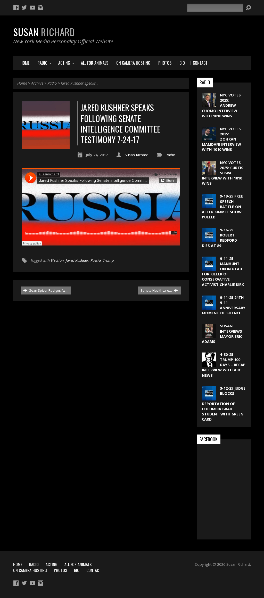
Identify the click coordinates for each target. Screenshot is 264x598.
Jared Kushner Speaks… (79, 83)
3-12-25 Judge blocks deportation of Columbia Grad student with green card (223, 404)
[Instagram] (40, 7)
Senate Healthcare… (157, 290)
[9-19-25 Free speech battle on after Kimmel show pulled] (209, 205)
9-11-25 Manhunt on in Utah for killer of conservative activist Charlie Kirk (223, 271)
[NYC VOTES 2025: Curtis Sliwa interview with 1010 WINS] (209, 171)
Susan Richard (136, 154)
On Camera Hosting (30, 570)
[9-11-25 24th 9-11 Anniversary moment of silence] (209, 307)
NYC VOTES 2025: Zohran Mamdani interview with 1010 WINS (221, 139)
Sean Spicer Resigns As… (48, 290)
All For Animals (78, 564)
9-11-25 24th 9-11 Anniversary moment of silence (223, 305)
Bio (76, 570)
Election (57, 260)
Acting (51, 564)
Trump (108, 260)
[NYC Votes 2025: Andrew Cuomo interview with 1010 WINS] (209, 104)
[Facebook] (16, 7)
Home (22, 83)
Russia (95, 260)
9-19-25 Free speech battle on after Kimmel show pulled (222, 206)
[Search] (248, 7)
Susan (44, 31)
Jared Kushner (77, 260)
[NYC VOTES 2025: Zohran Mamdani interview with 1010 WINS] (209, 138)
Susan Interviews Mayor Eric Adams (222, 333)
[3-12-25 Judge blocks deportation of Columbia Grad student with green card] (209, 397)
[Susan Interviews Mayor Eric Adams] (209, 335)
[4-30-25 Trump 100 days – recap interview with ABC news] (209, 364)
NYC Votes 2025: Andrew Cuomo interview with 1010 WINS (221, 105)
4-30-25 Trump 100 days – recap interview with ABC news (223, 365)
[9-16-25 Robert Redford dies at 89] (209, 239)
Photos (60, 570)
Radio (52, 83)
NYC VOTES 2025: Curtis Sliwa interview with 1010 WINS (222, 173)
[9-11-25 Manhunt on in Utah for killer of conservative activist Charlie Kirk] (209, 268)
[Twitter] (24, 7)
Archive (37, 83)
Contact (93, 570)
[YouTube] (32, 7)
